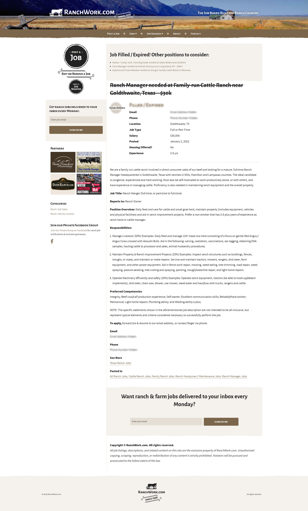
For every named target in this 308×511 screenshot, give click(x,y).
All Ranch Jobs (118, 376)
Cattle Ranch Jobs (139, 376)
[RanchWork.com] (151, 493)
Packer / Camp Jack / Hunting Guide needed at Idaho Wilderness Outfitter (149, 62)
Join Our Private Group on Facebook (69, 230)
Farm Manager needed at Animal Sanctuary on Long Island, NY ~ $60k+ (147, 66)
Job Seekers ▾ (155, 33)
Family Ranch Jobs (163, 376)
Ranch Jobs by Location (62, 214)
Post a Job (113, 33)
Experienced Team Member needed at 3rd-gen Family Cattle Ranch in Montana (151, 70)
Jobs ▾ (133, 33)
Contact (196, 33)
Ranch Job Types (59, 209)
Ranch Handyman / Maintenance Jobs (198, 376)
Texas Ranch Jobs (120, 363)
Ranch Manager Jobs (234, 376)
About (177, 33)
